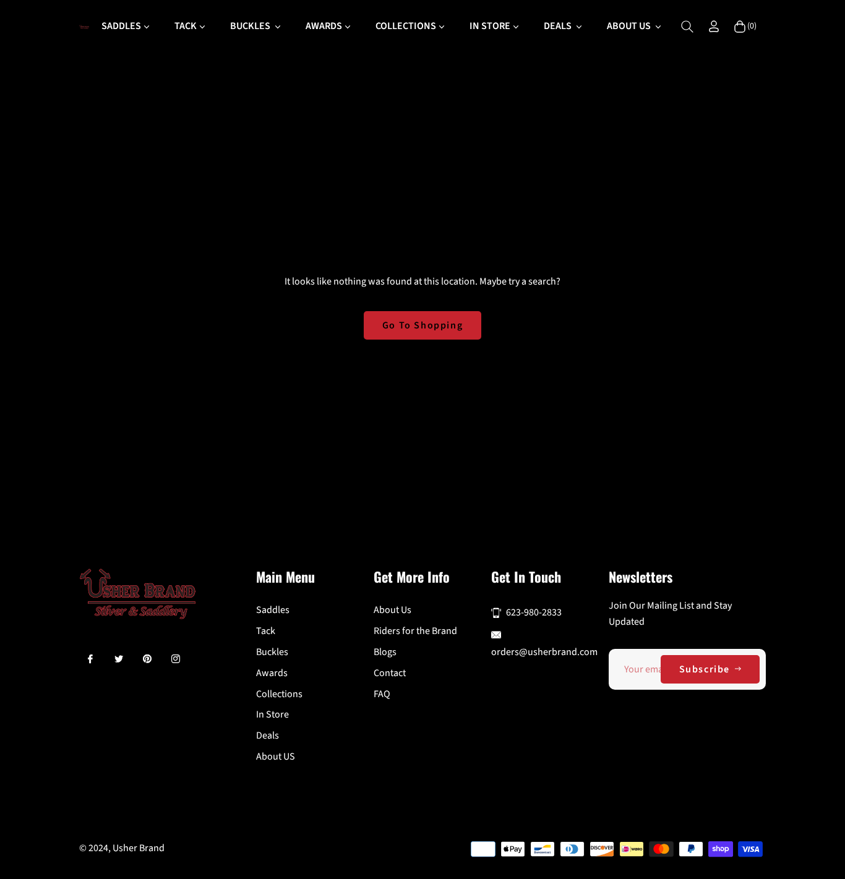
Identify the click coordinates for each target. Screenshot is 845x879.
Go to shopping (422, 325)
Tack (265, 631)
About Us (392, 610)
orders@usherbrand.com (544, 652)
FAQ (382, 694)
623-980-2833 (534, 612)
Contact (390, 673)
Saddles (273, 610)
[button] (687, 26)
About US (275, 756)
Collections (279, 694)
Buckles (272, 652)
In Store (272, 714)
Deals (267, 735)
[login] (714, 26)
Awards (272, 673)
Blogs (385, 652)
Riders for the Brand (415, 631)
